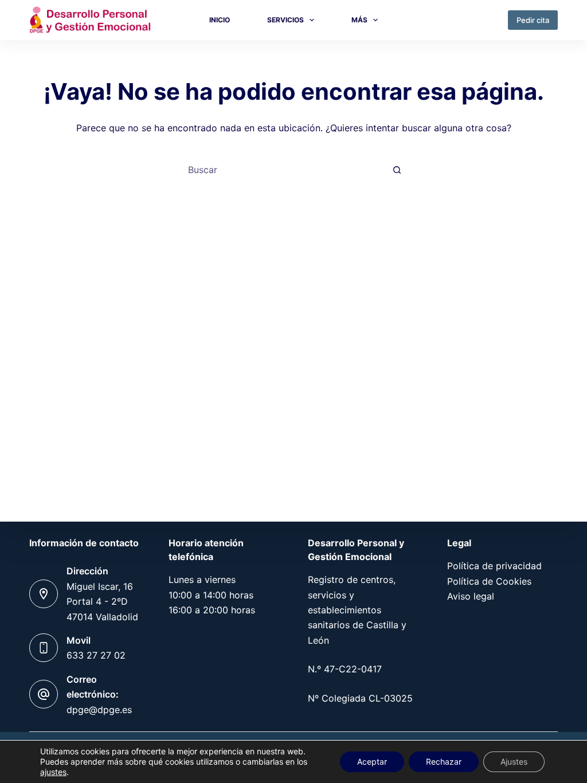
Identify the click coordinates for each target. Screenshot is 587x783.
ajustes (53, 772)
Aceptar (372, 761)
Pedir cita (532, 20)
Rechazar (443, 761)
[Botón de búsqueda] (397, 170)
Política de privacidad (494, 565)
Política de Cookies (489, 581)
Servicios (285, 19)
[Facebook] (486, 20)
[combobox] (282, 169)
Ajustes (513, 761)
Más (359, 19)
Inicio (219, 19)
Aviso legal (470, 596)
